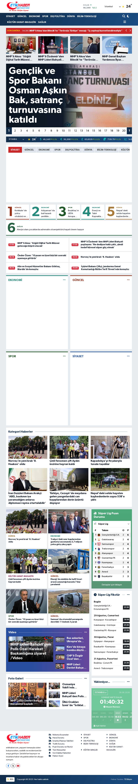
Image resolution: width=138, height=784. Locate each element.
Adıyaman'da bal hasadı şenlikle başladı (48, 213)
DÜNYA (71, 16)
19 (117, 130)
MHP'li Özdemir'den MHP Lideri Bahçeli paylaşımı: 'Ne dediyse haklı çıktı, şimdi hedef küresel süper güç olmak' (102, 244)
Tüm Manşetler (59, 750)
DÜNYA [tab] (88, 150)
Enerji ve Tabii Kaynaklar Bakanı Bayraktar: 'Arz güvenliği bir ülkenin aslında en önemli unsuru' (97, 213)
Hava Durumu (58, 738)
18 (111, 130)
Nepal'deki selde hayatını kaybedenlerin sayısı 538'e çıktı (123, 213)
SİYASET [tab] (15, 150)
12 (75, 130)
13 (81, 130)
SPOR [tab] (57, 150)
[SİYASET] (128, 356)
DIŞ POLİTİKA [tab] (72, 150)
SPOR (45, 16)
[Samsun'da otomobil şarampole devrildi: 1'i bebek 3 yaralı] (68, 601)
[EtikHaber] (18, 6)
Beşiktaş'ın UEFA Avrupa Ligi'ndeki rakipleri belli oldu (73, 213)
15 (93, 130)
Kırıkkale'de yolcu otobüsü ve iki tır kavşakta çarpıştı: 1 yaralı (21, 213)
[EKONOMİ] (64, 280)
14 (87, 130)
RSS (11, 779)
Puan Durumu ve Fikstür (63, 747)
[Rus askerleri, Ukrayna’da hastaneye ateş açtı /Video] (60, 639)
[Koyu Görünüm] (128, 16)
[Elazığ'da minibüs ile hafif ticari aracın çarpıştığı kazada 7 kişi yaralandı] (68, 561)
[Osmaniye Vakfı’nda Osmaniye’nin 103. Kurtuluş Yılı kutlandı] (54, 686)
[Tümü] (128, 682)
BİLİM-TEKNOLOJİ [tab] (106, 150)
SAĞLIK (42, 22)
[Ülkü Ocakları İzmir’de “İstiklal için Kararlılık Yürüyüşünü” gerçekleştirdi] (54, 703)
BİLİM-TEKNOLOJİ (86, 16)
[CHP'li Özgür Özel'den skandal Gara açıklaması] (60, 657)
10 (63, 130)
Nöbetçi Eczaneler (61, 735)
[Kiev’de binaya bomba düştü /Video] (60, 648)
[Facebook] (8, 766)
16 (99, 130)
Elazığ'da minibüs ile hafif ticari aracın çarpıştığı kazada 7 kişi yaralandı (66, 581)
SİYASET (10, 16)
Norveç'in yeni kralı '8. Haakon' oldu (100, 257)
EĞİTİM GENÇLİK (91, 750)
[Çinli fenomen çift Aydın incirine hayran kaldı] (26, 561)
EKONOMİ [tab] (44, 150)
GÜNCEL (22, 16)
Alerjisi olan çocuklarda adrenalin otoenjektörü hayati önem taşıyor (50, 229)
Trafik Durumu (59, 744)
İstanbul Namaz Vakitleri (63, 741)
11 (69, 130)
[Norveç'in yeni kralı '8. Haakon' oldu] (26, 521)
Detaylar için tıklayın (112, 585)
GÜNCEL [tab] (29, 150)
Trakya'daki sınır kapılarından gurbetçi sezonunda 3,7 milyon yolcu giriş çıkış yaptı (66, 541)
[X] (13, 766)
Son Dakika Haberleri (62, 753)
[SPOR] (64, 356)
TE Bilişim (128, 779)
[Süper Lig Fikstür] (128, 595)
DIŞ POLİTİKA (57, 16)
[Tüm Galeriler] (85, 678)
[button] (126, 31)
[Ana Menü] (124, 22)
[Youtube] (18, 766)
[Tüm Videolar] (85, 632)
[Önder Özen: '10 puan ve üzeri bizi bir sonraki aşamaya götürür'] (26, 601)
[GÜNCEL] (128, 280)
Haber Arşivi (58, 756)
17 (105, 130)
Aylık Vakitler (101, 726)
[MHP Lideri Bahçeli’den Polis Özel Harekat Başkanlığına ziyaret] (54, 695)
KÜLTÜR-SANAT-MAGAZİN (21, 22)
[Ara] (124, 16)
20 (123, 130)
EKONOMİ (34, 16)
